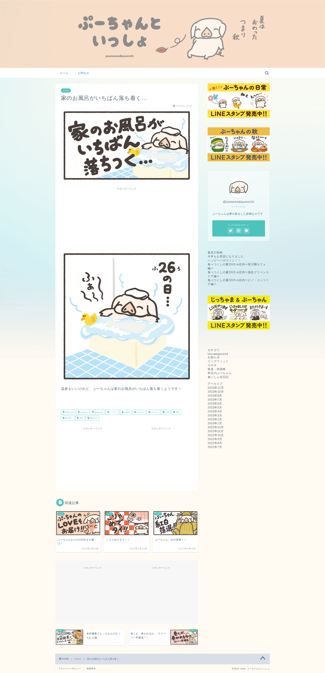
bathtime (84, 412)
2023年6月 (215, 403)
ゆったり (154, 412)
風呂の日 (93, 418)
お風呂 (127, 412)
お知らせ (214, 357)
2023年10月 (216, 391)
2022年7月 (215, 447)
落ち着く (69, 418)
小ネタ (66, 90)
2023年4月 (215, 411)
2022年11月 (215, 431)
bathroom (69, 412)
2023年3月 (215, 415)
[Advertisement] (127, 218)
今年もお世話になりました (226, 256)
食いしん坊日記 (218, 377)
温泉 (177, 412)
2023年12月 (216, 387)
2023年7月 (215, 399)
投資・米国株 (217, 369)
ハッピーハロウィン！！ (224, 260)
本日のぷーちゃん (220, 373)
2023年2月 (215, 419)
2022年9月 (215, 439)
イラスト (113, 412)
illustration (98, 412)
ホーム (64, 73)
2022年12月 (216, 427)
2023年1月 (215, 423)
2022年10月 (216, 435)
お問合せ (83, 73)
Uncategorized (218, 353)
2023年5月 (215, 407)
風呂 (81, 418)
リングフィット (218, 361)
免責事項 (91, 668)
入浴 (167, 412)
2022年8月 (215, 443)
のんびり (140, 412)
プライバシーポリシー (69, 668)
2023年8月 (215, 395)
